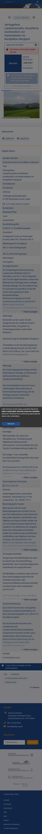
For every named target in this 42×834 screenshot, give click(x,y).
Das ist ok (11, 424)
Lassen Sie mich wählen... (10, 419)
